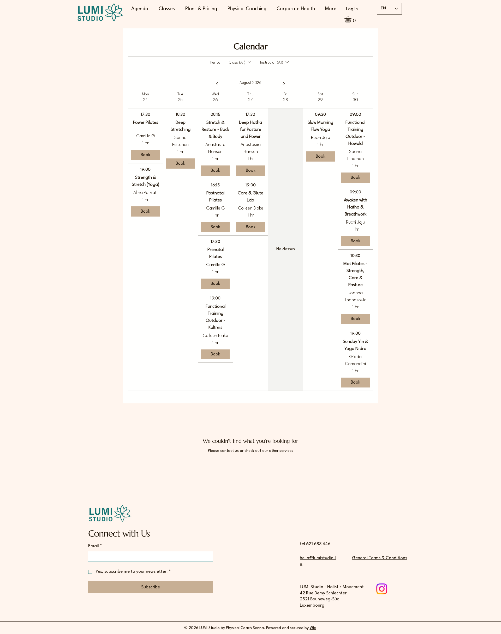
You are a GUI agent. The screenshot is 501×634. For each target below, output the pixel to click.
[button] (351, 19)
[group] (145, 241)
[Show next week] (284, 84)
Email (95, 546)
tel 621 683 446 (315, 544)
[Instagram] (381, 589)
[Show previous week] (217, 84)
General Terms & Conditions (379, 558)
